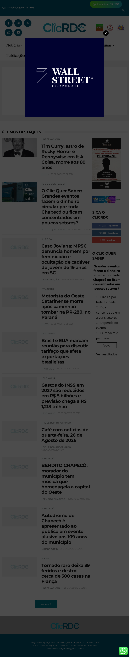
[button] (106, 33)
